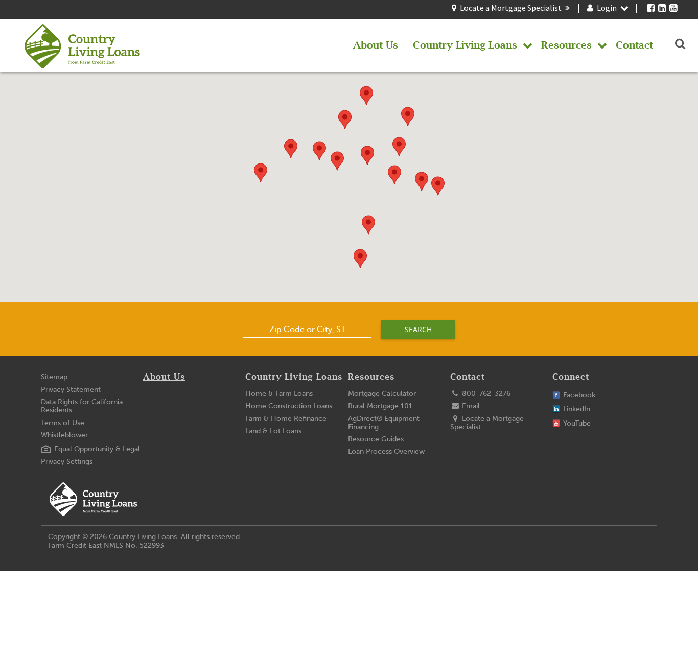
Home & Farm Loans (279, 393)
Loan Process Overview (386, 451)
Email (470, 406)
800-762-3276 (485, 393)
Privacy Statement (71, 389)
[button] (438, 186)
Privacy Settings (66, 461)
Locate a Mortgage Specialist (510, 8)
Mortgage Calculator (382, 393)
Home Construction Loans (288, 406)
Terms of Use (62, 423)
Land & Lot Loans (273, 431)
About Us (164, 377)
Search (418, 329)
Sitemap (54, 377)
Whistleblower (64, 435)
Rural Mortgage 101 (380, 406)
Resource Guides (376, 439)
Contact (467, 377)
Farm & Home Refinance (286, 419)
